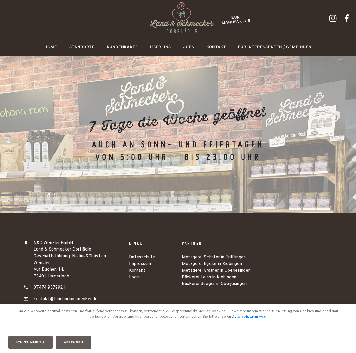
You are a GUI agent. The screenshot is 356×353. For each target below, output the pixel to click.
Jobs (188, 47)
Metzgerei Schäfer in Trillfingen (214, 256)
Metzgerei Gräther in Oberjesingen (216, 270)
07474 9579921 (49, 287)
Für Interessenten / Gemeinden (275, 47)
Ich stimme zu (30, 342)
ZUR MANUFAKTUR (236, 19)
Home (50, 47)
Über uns (160, 47)
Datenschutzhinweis (249, 316)
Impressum (140, 263)
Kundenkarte (122, 47)
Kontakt (216, 47)
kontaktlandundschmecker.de (65, 298)
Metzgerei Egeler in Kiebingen (212, 263)
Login (134, 277)
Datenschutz (142, 256)
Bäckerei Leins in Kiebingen (209, 277)
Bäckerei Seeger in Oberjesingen (214, 283)
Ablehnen (73, 342)
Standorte (82, 47)
